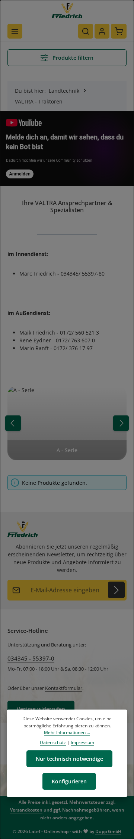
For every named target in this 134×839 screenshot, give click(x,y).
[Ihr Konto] (102, 31)
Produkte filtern (72, 57)
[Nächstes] (121, 423)
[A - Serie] (67, 423)
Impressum (82, 742)
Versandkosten (26, 810)
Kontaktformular (63, 688)
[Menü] (14, 31)
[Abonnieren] (116, 590)
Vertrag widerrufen (41, 709)
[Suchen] (85, 31)
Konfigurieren (69, 781)
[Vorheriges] (13, 423)
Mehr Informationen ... (67, 732)
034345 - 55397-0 (30, 658)
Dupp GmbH (108, 831)
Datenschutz (53, 742)
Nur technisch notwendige (69, 758)
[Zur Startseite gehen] (67, 10)
